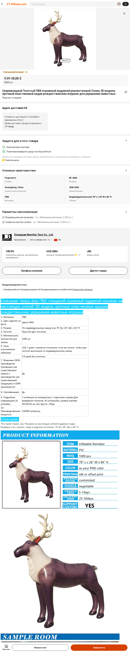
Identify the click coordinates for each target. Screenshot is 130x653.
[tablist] (65, 60)
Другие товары (98, 270)
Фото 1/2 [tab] (65, 60)
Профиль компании (31, 270)
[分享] (126, 92)
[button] (124, 13)
